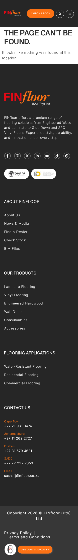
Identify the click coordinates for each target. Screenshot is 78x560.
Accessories (14, 328)
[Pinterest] (66, 156)
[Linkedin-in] (37, 156)
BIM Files (12, 248)
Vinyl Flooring (16, 295)
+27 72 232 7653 (18, 463)
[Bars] (70, 14)
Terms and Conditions (28, 537)
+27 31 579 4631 (18, 451)
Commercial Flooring (22, 383)
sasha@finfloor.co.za (21, 476)
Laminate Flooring (19, 286)
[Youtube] (47, 156)
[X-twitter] (27, 156)
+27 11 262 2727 (18, 438)
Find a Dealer (16, 232)
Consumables (15, 320)
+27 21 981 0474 (18, 426)
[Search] (60, 14)
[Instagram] (17, 156)
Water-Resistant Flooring (25, 366)
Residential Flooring (21, 375)
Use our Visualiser (35, 549)
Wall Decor (13, 311)
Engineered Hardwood (23, 303)
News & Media (16, 223)
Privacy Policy (18, 533)
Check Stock (15, 240)
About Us (12, 215)
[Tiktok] (57, 156)
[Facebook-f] (7, 156)
